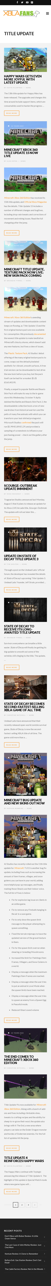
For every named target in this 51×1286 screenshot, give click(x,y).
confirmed (26, 422)
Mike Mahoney (14, 494)
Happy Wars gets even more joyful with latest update (23, 79)
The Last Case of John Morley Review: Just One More (23, 1246)
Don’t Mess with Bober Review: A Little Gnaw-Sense (21, 1237)
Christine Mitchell (16, 715)
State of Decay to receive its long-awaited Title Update (22, 629)
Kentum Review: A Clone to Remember (21, 1254)
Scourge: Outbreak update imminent (20, 487)
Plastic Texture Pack (17, 353)
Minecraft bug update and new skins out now (24, 801)
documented (40, 334)
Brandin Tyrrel (15, 280)
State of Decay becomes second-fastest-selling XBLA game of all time (24, 707)
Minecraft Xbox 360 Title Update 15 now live (21, 153)
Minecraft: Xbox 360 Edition (17, 317)
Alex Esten (12, 161)
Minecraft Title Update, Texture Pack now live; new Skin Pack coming (24, 272)
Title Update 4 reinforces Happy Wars (24, 1159)
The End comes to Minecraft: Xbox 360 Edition (21, 1060)
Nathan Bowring (15, 808)
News (28, 87)
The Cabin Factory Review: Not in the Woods (24, 1269)
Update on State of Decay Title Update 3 (21, 557)
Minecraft (19, 868)
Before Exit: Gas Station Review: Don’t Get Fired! (23, 1261)
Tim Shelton (13, 564)
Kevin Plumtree (15, 87)
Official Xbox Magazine (35, 202)
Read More (11, 113)
